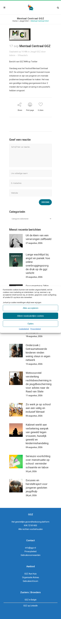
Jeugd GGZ (24, 21)
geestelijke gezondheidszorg (28, 522)
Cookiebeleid (24, 329)
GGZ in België (30, 600)
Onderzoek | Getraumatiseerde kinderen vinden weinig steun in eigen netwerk (38, 353)
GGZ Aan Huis (30, 574)
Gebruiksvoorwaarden (30, 555)
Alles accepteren (30, 308)
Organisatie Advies (30, 577)
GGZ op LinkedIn (30, 606)
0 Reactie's (23, 55)
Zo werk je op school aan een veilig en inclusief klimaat (38, 408)
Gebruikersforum (30, 581)
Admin (12, 55)
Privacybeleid (35, 329)
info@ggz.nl (30, 548)
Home (14, 21)
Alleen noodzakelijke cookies (30, 316)
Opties (31, 323)
